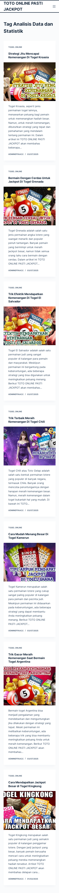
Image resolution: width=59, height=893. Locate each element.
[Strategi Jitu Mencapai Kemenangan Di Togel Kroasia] (30, 81)
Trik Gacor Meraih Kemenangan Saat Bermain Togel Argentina (26, 658)
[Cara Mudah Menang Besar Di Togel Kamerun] (30, 562)
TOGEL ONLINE (15, 47)
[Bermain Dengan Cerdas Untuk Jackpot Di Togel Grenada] (30, 206)
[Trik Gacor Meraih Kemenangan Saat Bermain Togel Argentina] (30, 686)
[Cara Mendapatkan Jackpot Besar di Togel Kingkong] (30, 810)
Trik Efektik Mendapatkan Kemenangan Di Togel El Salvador (25, 297)
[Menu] (54, 6)
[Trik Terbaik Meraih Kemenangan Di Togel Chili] (30, 446)
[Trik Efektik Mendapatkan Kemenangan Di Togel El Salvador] (30, 325)
